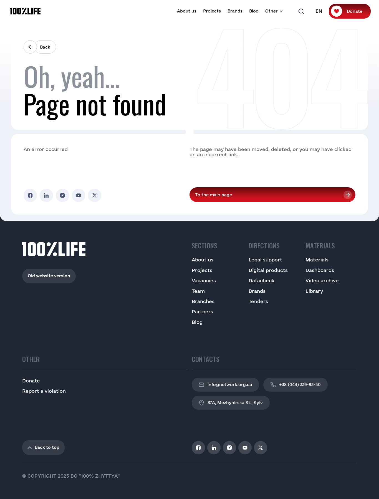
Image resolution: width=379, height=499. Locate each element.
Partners (202, 311)
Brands (235, 11)
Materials (317, 259)
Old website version (49, 275)
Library (314, 291)
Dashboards (319, 270)
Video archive (322, 280)
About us (186, 11)
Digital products (268, 270)
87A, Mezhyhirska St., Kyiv (235, 402)
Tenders (258, 301)
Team (198, 291)
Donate (354, 11)
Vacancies (204, 280)
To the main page (213, 194)
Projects (212, 11)
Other (271, 11)
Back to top (47, 447)
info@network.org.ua (230, 384)
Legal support (265, 259)
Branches (203, 301)
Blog (254, 11)
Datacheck (261, 280)
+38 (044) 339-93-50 (300, 384)
